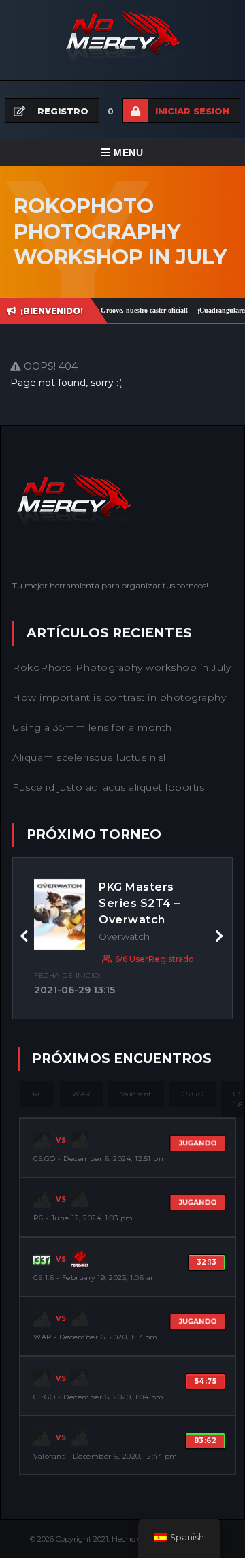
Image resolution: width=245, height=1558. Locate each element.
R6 (37, 1094)
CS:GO (193, 1094)
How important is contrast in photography (119, 697)
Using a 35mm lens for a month (92, 727)
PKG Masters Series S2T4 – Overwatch (139, 903)
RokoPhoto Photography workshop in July (121, 667)
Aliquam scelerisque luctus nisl (89, 757)
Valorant (136, 1094)
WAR (81, 1094)
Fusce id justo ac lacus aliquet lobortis (108, 787)
